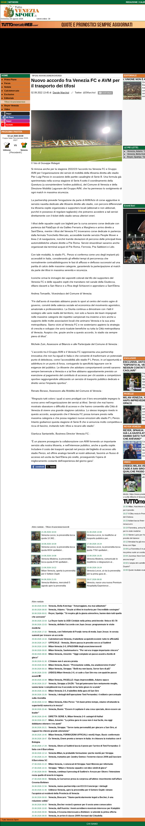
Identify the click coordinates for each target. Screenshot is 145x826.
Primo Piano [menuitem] (10, 79)
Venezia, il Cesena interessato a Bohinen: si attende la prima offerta (82, 812)
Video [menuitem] (7, 109)
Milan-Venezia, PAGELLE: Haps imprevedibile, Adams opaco (78, 680)
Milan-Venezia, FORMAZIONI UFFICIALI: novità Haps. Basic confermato (84, 734)
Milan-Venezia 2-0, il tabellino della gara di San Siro (73, 691)
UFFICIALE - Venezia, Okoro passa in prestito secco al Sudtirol (79, 642)
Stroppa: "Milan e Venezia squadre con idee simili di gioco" (77, 768)
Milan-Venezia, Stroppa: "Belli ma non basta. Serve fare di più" (79, 668)
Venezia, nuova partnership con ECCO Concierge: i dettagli (77, 786)
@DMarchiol (89, 92)
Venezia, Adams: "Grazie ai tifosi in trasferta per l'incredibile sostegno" (84, 609)
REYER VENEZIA (132, 426)
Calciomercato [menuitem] (11, 91)
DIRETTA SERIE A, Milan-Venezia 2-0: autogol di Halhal (75, 716)
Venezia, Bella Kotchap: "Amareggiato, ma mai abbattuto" (77, 606)
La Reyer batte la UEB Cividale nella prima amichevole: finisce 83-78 (82, 621)
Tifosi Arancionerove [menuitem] (14, 102)
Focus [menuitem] (7, 83)
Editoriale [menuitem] (9, 98)
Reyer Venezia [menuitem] (11, 105)
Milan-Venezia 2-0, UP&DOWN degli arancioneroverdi (75, 646)
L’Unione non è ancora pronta (63, 661)
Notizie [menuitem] (7, 87)
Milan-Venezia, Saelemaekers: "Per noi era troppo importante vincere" (83, 650)
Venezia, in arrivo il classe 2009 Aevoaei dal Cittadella (75, 816)
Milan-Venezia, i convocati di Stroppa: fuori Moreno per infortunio (80, 764)
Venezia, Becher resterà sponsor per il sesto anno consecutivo (80, 804)
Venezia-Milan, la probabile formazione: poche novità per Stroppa (80, 753)
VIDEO (127, 462)
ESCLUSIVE (130, 358)
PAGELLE (129, 394)
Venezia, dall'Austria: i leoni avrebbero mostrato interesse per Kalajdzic (84, 808)
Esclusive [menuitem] (9, 94)
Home (5, 75)
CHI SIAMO (92, 824)
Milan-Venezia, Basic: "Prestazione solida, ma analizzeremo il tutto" (82, 665)
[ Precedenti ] (15, 152)
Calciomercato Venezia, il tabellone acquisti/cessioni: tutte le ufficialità (83, 639)
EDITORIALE (130, 75)
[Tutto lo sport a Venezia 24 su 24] (24, 11)
